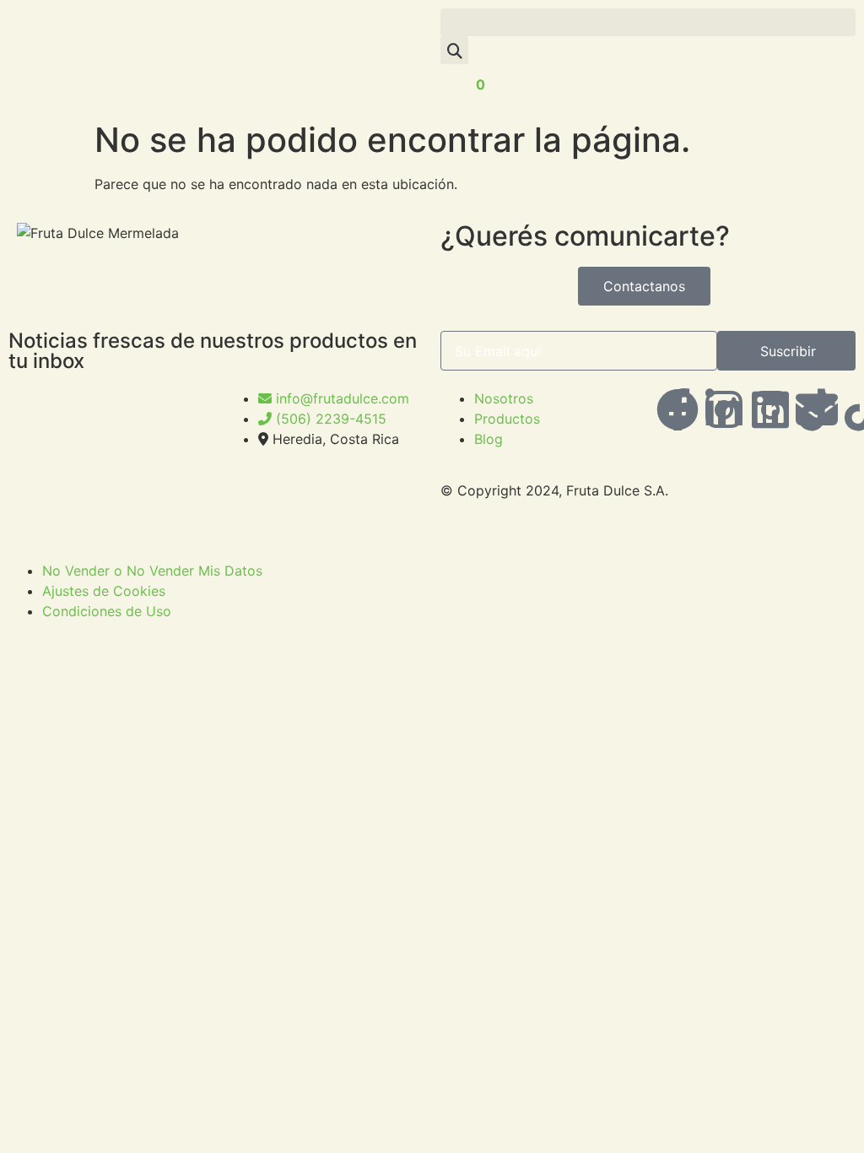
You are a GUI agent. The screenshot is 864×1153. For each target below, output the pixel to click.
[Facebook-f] (677, 409)
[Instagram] (770, 409)
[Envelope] (817, 409)
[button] (648, 22)
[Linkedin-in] (724, 409)
